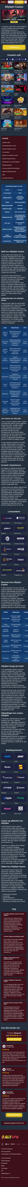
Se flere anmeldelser (14, 1114)
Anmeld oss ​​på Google (14, 1039)
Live (10, 59)
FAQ (3, 174)
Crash (16, 59)
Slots (22, 59)
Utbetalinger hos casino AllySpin (11, 161)
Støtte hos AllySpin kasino (9, 171)
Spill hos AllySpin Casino (9, 149)
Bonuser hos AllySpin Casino (10, 155)
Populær (3, 59)
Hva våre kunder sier (7, 178)
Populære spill (6, 142)
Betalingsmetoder (7, 165)
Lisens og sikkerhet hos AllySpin (10, 168)
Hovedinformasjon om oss (9, 145)
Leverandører (5, 152)
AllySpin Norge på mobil (8, 158)
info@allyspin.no (5, 1173)
